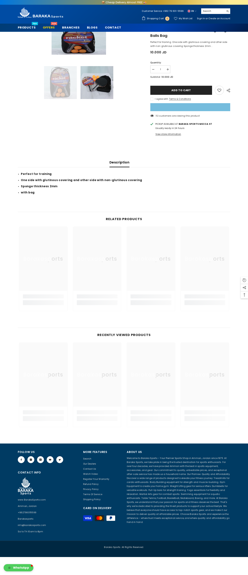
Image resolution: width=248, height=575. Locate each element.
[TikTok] (40, 459)
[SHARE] (227, 90)
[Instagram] (30, 459)
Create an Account (219, 18)
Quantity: (155, 62)
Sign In (201, 18)
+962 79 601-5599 (173, 11)
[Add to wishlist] (219, 90)
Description (119, 162)
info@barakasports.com (32, 525)
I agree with (161, 98)
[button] (18, 567)
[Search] (215, 11)
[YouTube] (50, 459)
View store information (168, 134)
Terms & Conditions (180, 98)
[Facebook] (21, 459)
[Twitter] (59, 459)
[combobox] (213, 11)
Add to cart (181, 90)
